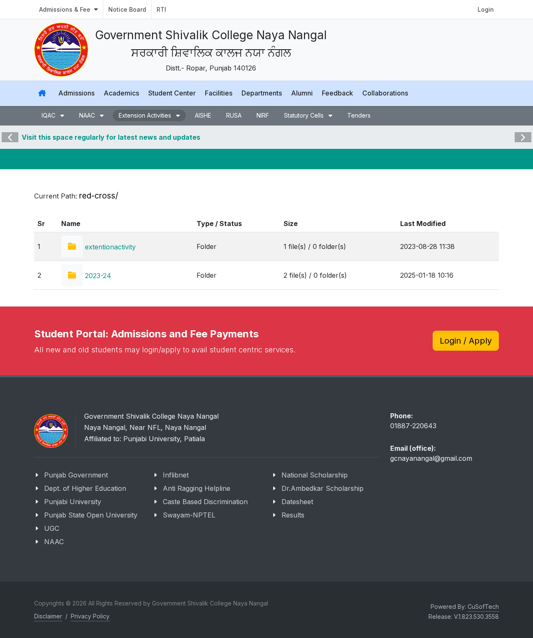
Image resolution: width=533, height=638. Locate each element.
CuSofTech (483, 606)
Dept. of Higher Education (85, 488)
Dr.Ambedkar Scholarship (322, 488)
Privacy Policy (90, 616)
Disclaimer (48, 616)
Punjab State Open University (90, 515)
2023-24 (97, 275)
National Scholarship (314, 475)
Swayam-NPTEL (189, 515)
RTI (161, 9)
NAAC (54, 542)
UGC (51, 528)
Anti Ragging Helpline (196, 488)
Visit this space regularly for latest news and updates (111, 137)
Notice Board (127, 9)
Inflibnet (176, 475)
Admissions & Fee (65, 9)
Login (486, 9)
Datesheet (297, 501)
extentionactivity (109, 247)
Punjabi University (72, 501)
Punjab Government (76, 475)
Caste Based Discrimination (205, 501)
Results (292, 515)
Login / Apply (466, 341)
